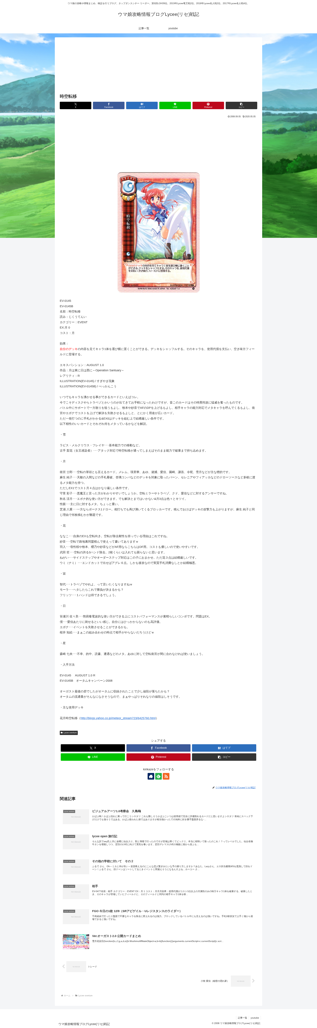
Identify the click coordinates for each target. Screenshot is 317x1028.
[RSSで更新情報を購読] (166, 776)
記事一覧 (242, 1017)
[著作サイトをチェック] (151, 776)
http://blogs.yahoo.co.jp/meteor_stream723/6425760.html (118, 718)
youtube (255, 1017)
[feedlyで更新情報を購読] (158, 776)
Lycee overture (70, 733)
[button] (241, 105)
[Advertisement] (158, 68)
